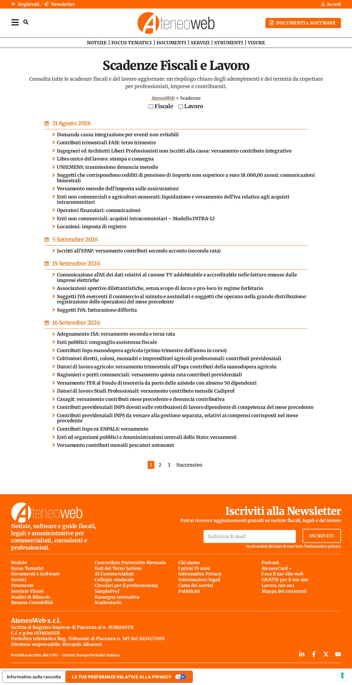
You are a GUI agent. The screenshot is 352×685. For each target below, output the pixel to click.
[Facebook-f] (314, 654)
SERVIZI (200, 42)
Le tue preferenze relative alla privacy (122, 676)
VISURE (256, 42)
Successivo (189, 465)
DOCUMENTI (171, 42)
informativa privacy (323, 546)
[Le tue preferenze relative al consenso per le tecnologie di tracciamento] (342, 675)
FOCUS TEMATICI (131, 42)
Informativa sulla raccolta (34, 676)
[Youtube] (338, 654)
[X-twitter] (326, 654)
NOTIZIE (97, 42)
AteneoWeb (163, 98)
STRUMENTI (228, 42)
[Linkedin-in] (302, 654)
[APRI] (15, 22)
